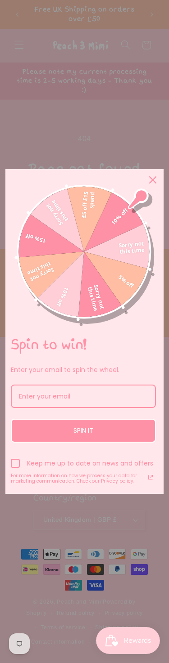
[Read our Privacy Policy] (150, 477)
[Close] (153, 180)
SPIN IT (83, 430)
